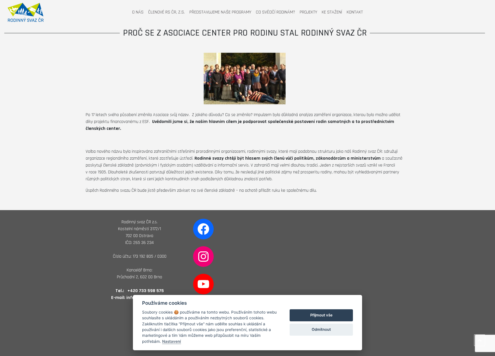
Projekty (308, 12)
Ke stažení (332, 12)
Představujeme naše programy (220, 12)
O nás (138, 12)
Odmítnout (321, 329)
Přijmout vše (321, 315)
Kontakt (355, 12)
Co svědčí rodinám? (275, 12)
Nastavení (171, 341)
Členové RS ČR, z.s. (166, 12)
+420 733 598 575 (145, 291)
